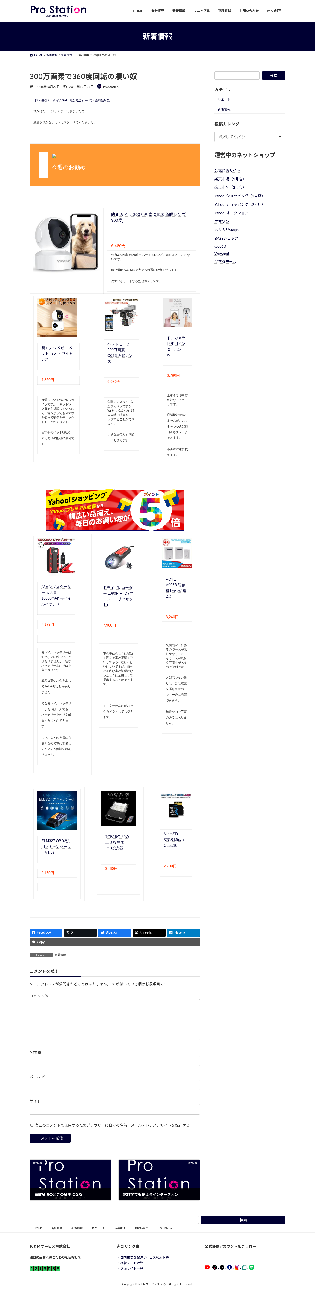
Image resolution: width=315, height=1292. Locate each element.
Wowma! (221, 253)
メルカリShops (226, 229)
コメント (39, 996)
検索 (273, 75)
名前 (35, 1052)
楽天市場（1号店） (230, 178)
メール (37, 1077)
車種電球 (119, 1228)
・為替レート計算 (130, 1263)
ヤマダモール (225, 261)
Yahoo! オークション (231, 212)
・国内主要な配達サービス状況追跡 (143, 1257)
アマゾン (221, 221)
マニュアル (98, 1228)
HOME (38, 1228)
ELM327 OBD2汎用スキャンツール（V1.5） (56, 846)
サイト (35, 1101)
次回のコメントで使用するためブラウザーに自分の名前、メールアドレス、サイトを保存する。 (114, 1125)
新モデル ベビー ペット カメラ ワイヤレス (57, 353)
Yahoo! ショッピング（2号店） (239, 204)
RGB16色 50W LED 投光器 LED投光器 (117, 842)
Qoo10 (220, 246)
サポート (224, 100)
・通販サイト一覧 (130, 1268)
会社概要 (56, 1228)
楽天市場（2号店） (230, 187)
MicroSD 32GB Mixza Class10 (174, 839)
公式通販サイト (227, 170)
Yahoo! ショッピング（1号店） (239, 196)
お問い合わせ (142, 1228)
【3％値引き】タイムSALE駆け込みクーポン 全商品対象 (71, 100)
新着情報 (60, 955)
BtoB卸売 (166, 1228)
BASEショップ (226, 238)
